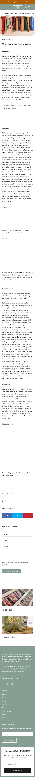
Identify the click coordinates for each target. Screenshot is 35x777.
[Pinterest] (12, 683)
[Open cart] (32, 7)
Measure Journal (14, 13)
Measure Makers (7, 708)
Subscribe (17, 770)
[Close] (31, 749)
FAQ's (4, 714)
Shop (4, 698)
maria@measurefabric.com (10, 678)
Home (6, 13)
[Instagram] (7, 683)
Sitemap (4, 718)
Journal (4, 701)
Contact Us (5, 704)
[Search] (26, 7)
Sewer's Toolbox (9, 637)
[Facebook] (3, 683)
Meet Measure (6, 711)
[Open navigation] (3, 7)
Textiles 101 (7, 610)
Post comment (11, 571)
